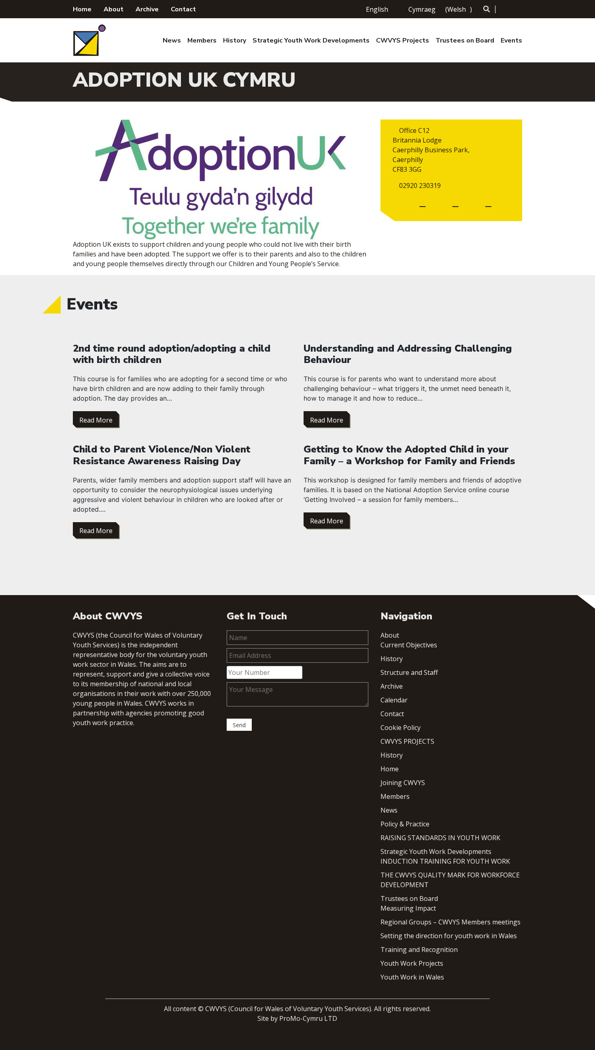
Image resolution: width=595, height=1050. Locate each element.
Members (202, 40)
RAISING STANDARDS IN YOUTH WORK (440, 837)
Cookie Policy (400, 727)
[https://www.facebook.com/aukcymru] (456, 203)
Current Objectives (408, 644)
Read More (96, 420)
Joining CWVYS (402, 782)
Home (82, 9)
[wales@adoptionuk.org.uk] (422, 203)
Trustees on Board (465, 40)
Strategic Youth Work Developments (311, 40)
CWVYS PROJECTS (407, 741)
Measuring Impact (408, 908)
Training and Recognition (419, 949)
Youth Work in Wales (412, 977)
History (234, 40)
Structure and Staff (409, 672)
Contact (183, 9)
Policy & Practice (404, 824)
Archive (147, 9)
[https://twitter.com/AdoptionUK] (488, 203)
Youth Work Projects (411, 963)
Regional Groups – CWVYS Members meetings (450, 922)
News (172, 40)
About (113, 9)
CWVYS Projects (402, 40)
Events (511, 40)
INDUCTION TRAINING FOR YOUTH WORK (445, 861)
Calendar (394, 700)
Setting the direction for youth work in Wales (448, 935)
